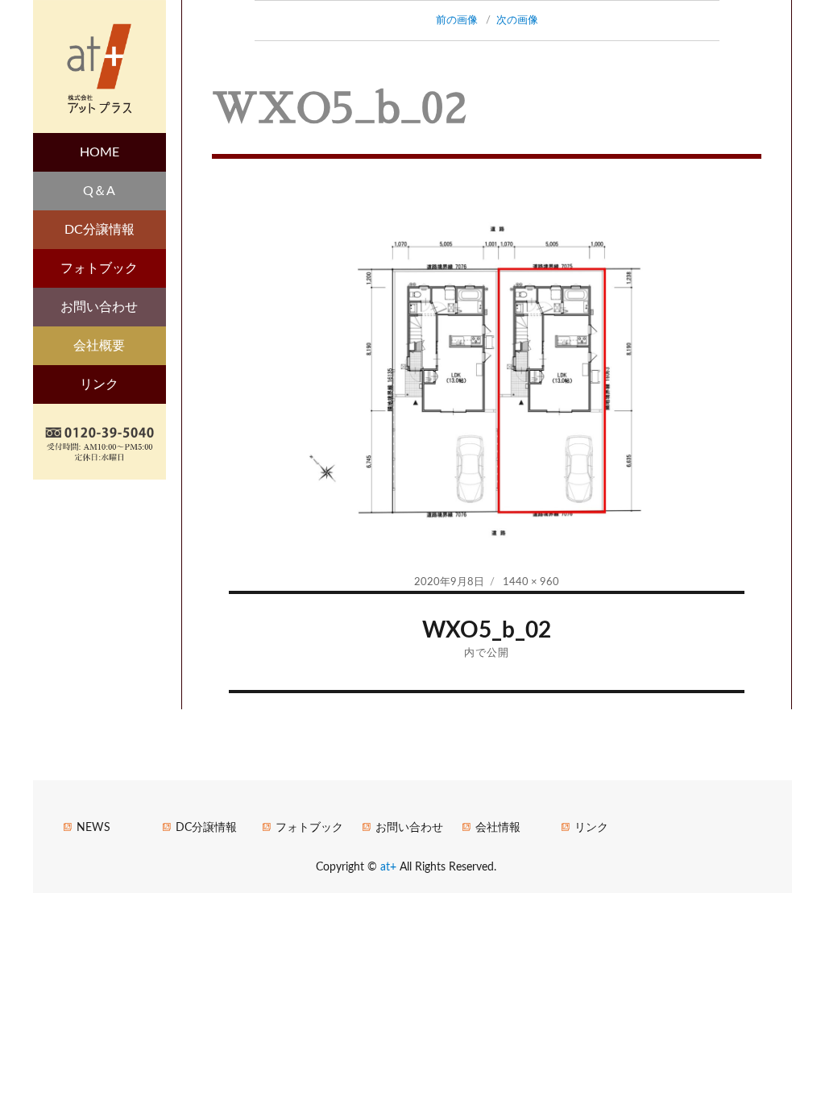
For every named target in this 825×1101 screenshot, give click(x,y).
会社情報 (497, 827)
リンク (99, 384)
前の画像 (457, 20)
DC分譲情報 (99, 229)
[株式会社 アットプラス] (99, 65)
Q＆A (99, 191)
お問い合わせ (99, 307)
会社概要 (99, 345)
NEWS (93, 827)
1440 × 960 (531, 582)
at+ (390, 867)
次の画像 (517, 20)
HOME (99, 152)
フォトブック (99, 268)
